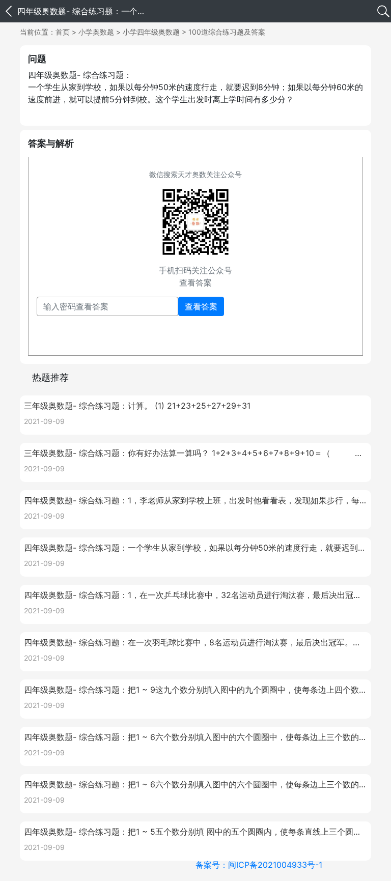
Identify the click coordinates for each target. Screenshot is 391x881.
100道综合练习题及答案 (226, 31)
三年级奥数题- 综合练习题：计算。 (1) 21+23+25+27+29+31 (137, 406)
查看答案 (201, 306)
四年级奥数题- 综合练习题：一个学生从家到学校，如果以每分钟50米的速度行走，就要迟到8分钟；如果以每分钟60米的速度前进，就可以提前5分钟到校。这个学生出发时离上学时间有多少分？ (195, 548)
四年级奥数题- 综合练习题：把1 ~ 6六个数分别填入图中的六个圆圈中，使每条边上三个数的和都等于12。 (195, 737)
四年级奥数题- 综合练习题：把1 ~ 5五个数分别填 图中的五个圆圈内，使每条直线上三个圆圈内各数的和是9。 (195, 832)
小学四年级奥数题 (151, 31)
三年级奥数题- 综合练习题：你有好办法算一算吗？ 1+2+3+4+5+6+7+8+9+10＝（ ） (195, 453)
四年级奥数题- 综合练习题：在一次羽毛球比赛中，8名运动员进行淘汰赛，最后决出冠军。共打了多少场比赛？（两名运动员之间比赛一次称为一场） (195, 642)
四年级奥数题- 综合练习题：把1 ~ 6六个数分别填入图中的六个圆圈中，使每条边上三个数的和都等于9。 (195, 784)
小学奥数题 (96, 31)
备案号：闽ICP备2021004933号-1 (259, 865)
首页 (62, 31)
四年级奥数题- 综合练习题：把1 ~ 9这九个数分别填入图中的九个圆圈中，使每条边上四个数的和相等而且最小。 (195, 690)
